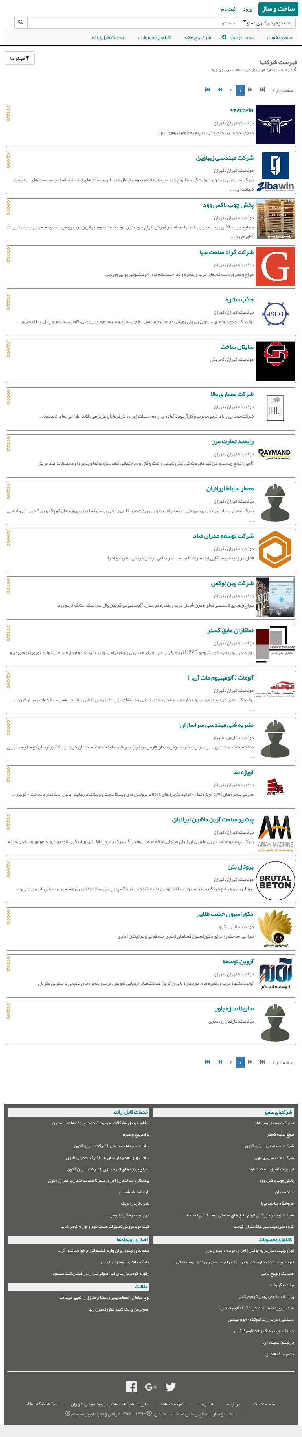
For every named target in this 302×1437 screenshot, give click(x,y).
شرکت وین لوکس (232, 583)
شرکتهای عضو (197, 37)
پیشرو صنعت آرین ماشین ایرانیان (213, 819)
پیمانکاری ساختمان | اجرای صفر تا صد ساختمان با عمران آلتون (98, 1181)
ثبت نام (228, 9)
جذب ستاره (240, 299)
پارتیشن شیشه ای (134, 1193)
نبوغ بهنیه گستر (280, 1135)
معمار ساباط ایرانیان (230, 488)
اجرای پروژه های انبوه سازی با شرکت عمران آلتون (108, 1170)
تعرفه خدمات (172, 1404)
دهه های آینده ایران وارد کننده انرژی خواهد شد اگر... (103, 1251)
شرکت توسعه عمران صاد (223, 535)
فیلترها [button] (17, 57)
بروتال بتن (241, 866)
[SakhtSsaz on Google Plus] (151, 1388)
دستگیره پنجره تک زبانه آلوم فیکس (264, 1332)
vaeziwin (242, 110)
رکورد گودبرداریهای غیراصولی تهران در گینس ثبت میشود (101, 1274)
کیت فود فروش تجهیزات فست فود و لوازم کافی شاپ (105, 1227)
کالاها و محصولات (154, 37)
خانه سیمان (284, 1193)
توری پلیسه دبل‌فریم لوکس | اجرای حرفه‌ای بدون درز (250, 1251)
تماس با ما (204, 1404)
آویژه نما (243, 772)
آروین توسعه (238, 961)
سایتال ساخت (237, 346)
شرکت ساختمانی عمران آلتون (269, 1147)
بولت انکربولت (282, 1286)
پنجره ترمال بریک (135, 1204)
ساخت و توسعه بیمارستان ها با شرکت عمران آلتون (107, 1158)
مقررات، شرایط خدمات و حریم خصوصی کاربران (109, 1404)
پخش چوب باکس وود (228, 205)
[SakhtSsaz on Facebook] (131, 1388)
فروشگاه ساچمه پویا (277, 1204)
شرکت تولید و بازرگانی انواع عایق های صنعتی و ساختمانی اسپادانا (239, 1216)
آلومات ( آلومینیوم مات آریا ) (221, 677)
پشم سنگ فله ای (279, 1355)
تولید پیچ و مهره (136, 1135)
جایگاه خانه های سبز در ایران (125, 1263)
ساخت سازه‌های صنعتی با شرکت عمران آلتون (111, 1147)
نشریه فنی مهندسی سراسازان (217, 724)
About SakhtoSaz (42, 1404)
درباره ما (233, 1404)
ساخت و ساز (278, 8)
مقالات (141, 1286)
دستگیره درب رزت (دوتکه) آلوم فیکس (261, 1320)
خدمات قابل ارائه (108, 37)
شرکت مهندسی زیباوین (225, 157)
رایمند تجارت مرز (233, 441)
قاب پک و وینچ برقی (277, 1274)
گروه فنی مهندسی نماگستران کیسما (264, 1227)
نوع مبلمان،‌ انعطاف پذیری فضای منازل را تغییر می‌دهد (104, 1298)
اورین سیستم (82, 1413)
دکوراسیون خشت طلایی (225, 914)
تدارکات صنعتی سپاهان (274, 1124)
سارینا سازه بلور (234, 1008)
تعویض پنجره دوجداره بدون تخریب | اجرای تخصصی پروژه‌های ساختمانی (235, 1263)
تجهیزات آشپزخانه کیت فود (271, 1170)
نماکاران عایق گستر (230, 630)
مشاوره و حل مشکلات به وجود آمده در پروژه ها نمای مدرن (100, 1124)
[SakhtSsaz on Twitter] (170, 1388)
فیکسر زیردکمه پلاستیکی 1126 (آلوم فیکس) (256, 1309)
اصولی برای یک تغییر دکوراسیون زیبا (118, 1310)
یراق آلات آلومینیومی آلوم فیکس (266, 1297)
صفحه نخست (279, 37)
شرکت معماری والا (232, 394)
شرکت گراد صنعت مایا (227, 252)
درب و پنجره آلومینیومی (129, 1216)
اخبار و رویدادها (132, 1240)
